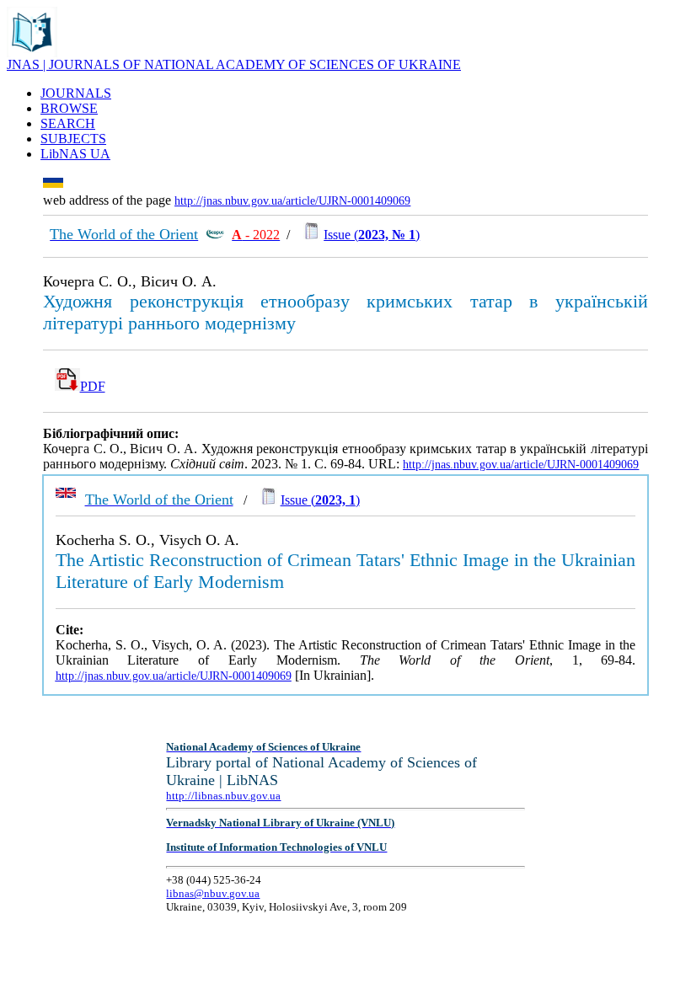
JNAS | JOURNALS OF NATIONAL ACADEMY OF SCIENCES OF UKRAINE (234, 64)
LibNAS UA (75, 154)
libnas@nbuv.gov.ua (213, 893)
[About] (32, 52)
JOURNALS (75, 93)
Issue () (372, 234)
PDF (92, 386)
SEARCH (67, 123)
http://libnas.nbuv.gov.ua (223, 795)
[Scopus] (215, 234)
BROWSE (69, 108)
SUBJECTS (73, 138)
